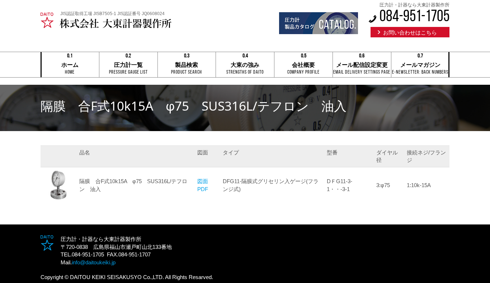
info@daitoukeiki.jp (94, 262)
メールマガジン (420, 65)
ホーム (70, 65)
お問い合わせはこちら (410, 32)
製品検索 (186, 65)
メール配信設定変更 (361, 65)
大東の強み (245, 65)
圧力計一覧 (128, 65)
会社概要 (303, 65)
